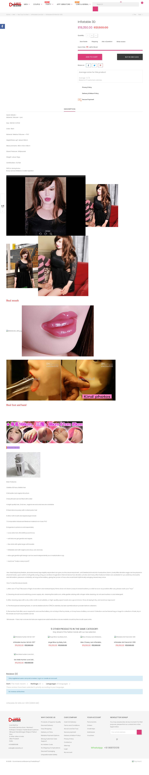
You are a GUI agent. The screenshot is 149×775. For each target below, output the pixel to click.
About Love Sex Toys (71, 729)
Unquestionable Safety (49, 755)
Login (66, 749)
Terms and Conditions (72, 725)
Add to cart (91, 57)
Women (16, 4)
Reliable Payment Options (50, 735)
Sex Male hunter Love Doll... (24, 660)
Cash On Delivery (70, 722)
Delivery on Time (47, 732)
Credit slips (91, 729)
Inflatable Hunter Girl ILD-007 (24, 642)
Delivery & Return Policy (72, 735)
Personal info (91, 722)
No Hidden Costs (47, 744)
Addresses (91, 732)
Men (27, 4)
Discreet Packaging (48, 751)
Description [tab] (69, 109)
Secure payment (70, 732)
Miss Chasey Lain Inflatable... (91, 642)
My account (68, 752)
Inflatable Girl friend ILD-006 (124, 642)
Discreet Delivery (47, 725)
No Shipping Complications (50, 748)
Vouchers (90, 735)
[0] (140, 4)
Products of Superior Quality (51, 722)
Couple (38, 4)
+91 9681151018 (13, 744)
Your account (94, 717)
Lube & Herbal (83, 3)
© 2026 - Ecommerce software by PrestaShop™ (23, 761)
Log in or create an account (47, 678)
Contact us (68, 742)
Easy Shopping (46, 729)
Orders (89, 725)
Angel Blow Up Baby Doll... (57, 642)
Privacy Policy (69, 739)
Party (50, 3)
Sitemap (67, 746)
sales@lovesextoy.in (16, 748)
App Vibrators (65, 4)
